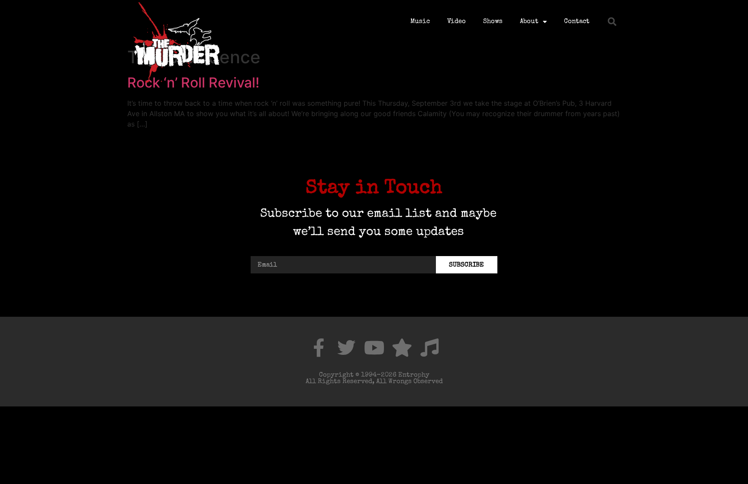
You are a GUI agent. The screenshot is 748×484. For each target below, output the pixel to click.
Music (420, 21)
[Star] (402, 347)
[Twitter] (346, 347)
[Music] (429, 347)
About (529, 21)
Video (456, 21)
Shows (493, 21)
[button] (612, 21)
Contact (577, 21)
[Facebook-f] (319, 347)
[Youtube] (374, 347)
